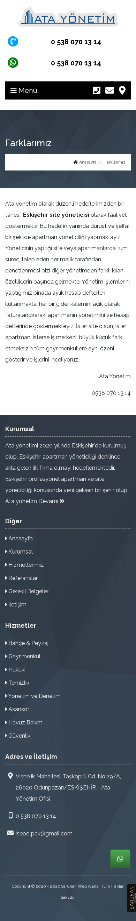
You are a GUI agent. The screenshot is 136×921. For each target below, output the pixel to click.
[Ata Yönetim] (68, 17)
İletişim (17, 604)
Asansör (18, 709)
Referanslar (22, 578)
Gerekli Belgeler (27, 591)
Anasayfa (87, 162)
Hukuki (16, 669)
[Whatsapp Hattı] (120, 858)
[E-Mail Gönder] (109, 90)
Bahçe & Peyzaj (27, 643)
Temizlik (18, 683)
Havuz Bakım (25, 722)
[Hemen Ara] (96, 90)
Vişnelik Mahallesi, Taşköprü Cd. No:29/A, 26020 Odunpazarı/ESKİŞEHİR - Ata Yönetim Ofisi (68, 787)
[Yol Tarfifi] (122, 90)
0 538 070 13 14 (36, 816)
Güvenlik (18, 735)
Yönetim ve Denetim (34, 696)
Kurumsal (20, 551)
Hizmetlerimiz (25, 565)
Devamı (49, 501)
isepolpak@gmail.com (44, 833)
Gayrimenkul (23, 656)
